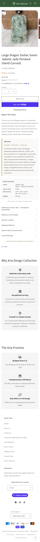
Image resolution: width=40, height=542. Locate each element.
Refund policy (34, 531)
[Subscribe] (30, 487)
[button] (4, 3)
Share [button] (5, 246)
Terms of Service (9, 461)
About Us (7, 428)
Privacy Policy (8, 456)
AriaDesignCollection (12, 531)
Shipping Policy (9, 451)
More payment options (20, 109)
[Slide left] (15, 51)
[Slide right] (24, 51)
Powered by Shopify (23, 531)
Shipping (4, 80)
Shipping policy (31, 534)
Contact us (7, 433)
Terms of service (20, 534)
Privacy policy (10, 534)
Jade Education (9, 442)
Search (6, 424)
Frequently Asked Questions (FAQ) (15, 437)
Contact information (20, 537)
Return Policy (8, 447)
